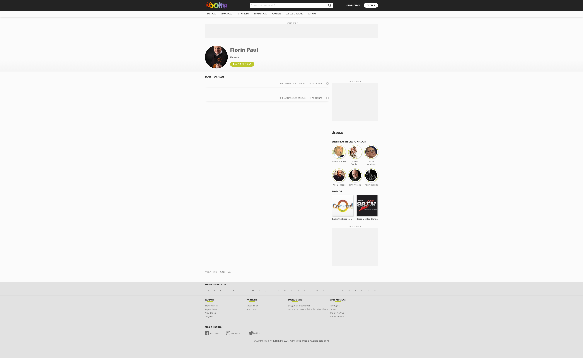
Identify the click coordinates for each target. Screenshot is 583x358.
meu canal (226, 13)
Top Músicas (211, 305)
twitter (256, 333)
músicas (211, 13)
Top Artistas (211, 309)
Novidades (210, 312)
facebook (214, 333)
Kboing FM (335, 305)
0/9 (374, 290)
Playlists (209, 316)
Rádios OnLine (337, 316)
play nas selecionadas (293, 83)
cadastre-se (353, 5)
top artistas (242, 13)
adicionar (317, 83)
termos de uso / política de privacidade (308, 309)
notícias (311, 13)
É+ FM (333, 309)
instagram (236, 333)
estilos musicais (294, 13)
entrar (371, 5)
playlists (276, 13)
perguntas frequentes (299, 305)
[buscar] (329, 5)
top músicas (260, 13)
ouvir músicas (243, 64)
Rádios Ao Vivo (337, 312)
